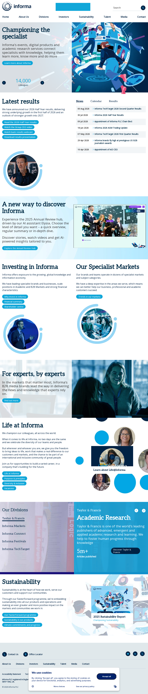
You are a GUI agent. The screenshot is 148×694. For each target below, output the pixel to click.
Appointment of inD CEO (106, 149)
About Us (24, 16)
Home (5, 16)
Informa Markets (13, 526)
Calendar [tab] (96, 101)
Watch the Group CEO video (18, 127)
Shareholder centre (13, 306)
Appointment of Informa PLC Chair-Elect (113, 121)
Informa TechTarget (16, 549)
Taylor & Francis (13, 518)
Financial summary (13, 301)
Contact (141, 16)
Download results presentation (19, 136)
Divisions (44, 16)
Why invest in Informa (15, 296)
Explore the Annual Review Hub (20, 248)
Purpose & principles (14, 478)
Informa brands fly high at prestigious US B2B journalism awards (116, 141)
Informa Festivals (14, 541)
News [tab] (79, 101)
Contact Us (13, 654)
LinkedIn (136, 654)
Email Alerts (128, 654)
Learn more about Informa (17, 63)
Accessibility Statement (11, 674)
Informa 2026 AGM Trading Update (111, 128)
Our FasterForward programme (20, 614)
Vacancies (9, 488)
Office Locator (36, 654)
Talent (107, 16)
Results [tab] (113, 101)
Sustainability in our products (18, 619)
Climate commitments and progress (22, 624)
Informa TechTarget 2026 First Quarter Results (116, 134)
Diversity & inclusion (14, 483)
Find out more (11, 400)
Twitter (143, 654)
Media (124, 16)
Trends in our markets (89, 296)
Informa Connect (14, 533)
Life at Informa (11, 473)
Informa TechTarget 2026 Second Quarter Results (118, 108)
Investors (64, 16)
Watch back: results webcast (18, 132)
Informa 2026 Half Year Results (109, 115)
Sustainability (86, 16)
